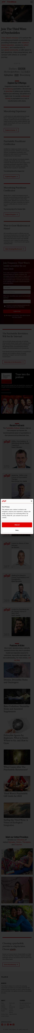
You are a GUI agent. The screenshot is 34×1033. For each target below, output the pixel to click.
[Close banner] (31, 501)
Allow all (17, 525)
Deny (17, 530)
